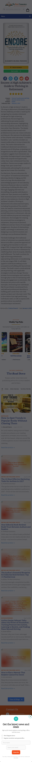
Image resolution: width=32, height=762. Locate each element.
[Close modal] (30, 716)
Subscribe (16, 752)
